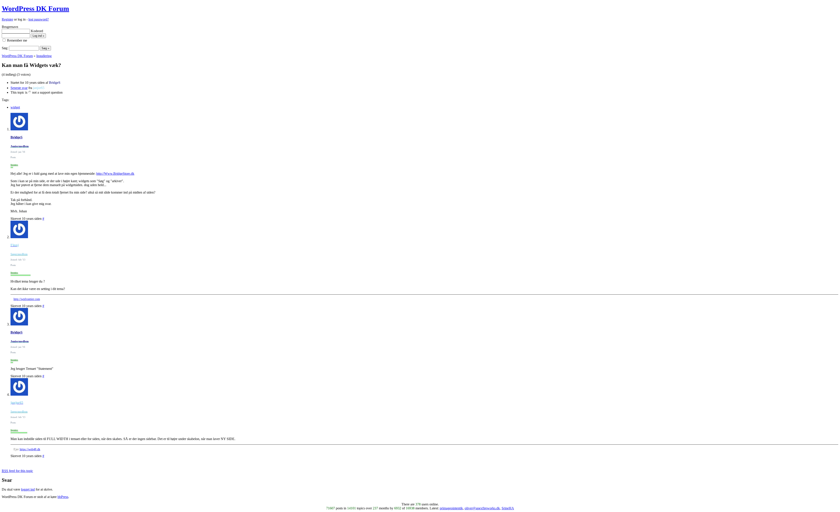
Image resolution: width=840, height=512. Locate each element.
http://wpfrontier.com (27, 299)
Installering (44, 56)
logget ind (28, 489)
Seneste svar (19, 88)
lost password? (38, 19)
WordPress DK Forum (35, 8)
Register (7, 19)
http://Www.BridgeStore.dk (115, 173)
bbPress (63, 497)
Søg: (5, 48)
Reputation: (14, 165)
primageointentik (451, 508)
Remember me (16, 40)
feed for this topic (17, 471)
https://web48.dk (30, 449)
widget (15, 107)
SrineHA (508, 508)
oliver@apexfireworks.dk (482, 508)
